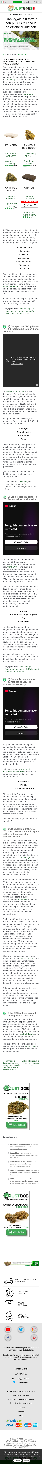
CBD (19, 639)
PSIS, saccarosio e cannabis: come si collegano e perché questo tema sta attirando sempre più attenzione (24, 1181)
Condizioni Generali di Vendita (21, 1399)
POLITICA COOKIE (21, 1396)
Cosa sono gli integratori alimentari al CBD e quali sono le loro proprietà (22, 669)
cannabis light (24, 858)
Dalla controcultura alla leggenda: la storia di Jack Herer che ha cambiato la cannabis (24, 1172)
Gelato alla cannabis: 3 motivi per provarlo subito (30, 1063)
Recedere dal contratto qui (21, 1403)
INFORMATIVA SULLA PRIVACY (21, 1392)
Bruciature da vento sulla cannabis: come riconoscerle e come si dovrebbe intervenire (24, 1147)
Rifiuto (26, 1460)
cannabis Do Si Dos (15, 392)
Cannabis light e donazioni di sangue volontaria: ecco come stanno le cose (20, 311)
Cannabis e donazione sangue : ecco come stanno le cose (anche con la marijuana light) (11, 1065)
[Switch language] (4, 2)
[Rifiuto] (39, 1456)
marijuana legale (10, 286)
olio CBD (30, 1046)
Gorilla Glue (13, 567)
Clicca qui (22, 482)
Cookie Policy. (30, 1457)
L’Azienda (21, 1408)
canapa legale (11, 80)
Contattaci (21, 1412)
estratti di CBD (28, 958)
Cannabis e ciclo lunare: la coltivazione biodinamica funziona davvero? (24, 1155)
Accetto (17, 1460)
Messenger (23, 1382)
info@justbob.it (23, 1379)
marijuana (28, 94)
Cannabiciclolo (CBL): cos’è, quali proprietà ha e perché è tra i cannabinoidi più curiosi (23, 1164)
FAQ (21, 1415)
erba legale (21, 899)
